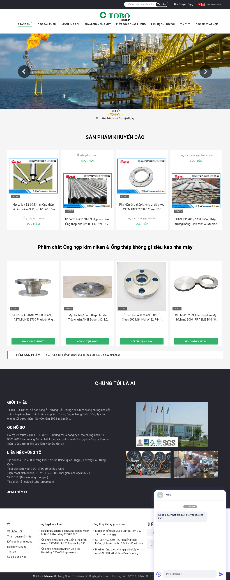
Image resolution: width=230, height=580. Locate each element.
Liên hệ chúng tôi (163, 24)
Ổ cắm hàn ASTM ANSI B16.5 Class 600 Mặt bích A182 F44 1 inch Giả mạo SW (142, 318)
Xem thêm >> (17, 492)
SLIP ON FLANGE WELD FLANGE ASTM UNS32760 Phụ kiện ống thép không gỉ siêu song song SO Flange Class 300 (33, 318)
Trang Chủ (25, 24)
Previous (24, 71)
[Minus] (221, 495)
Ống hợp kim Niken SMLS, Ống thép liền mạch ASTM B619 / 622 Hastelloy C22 (64, 541)
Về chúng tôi (70, 24)
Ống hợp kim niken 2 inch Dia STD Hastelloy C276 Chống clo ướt (60, 550)
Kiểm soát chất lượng (131, 24)
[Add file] (158, 574)
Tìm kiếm (161, 4)
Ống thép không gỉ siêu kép (141, 218)
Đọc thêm (33, 223)
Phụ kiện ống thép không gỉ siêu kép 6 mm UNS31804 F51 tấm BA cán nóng (117, 551)
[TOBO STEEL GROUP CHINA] (115, 16)
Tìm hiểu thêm (104, 118)
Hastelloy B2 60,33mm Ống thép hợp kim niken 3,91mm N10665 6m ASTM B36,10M (33, 207)
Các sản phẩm (47, 24)
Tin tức (185, 24)
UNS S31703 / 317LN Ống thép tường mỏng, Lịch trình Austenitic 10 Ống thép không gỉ (196, 222)
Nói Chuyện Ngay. (184, 4)
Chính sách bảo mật (44, 576)
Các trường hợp (207, 24)
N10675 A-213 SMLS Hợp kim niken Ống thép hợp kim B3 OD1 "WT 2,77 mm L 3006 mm (87, 222)
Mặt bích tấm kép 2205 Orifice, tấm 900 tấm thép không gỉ (118, 532)
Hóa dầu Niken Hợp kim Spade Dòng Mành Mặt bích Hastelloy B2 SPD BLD (65, 532)
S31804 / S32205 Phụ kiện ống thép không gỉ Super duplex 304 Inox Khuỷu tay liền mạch (119, 542)
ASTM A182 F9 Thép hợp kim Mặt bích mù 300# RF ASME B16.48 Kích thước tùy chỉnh (196, 318)
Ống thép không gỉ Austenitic (196, 155)
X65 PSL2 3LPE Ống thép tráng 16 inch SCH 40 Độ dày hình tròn (83, 355)
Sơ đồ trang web (17, 556)
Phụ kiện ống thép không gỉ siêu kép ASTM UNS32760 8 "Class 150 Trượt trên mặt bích (141, 207)
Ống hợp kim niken (33, 218)
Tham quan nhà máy (97, 24)
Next (205, 71)
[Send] (221, 574)
